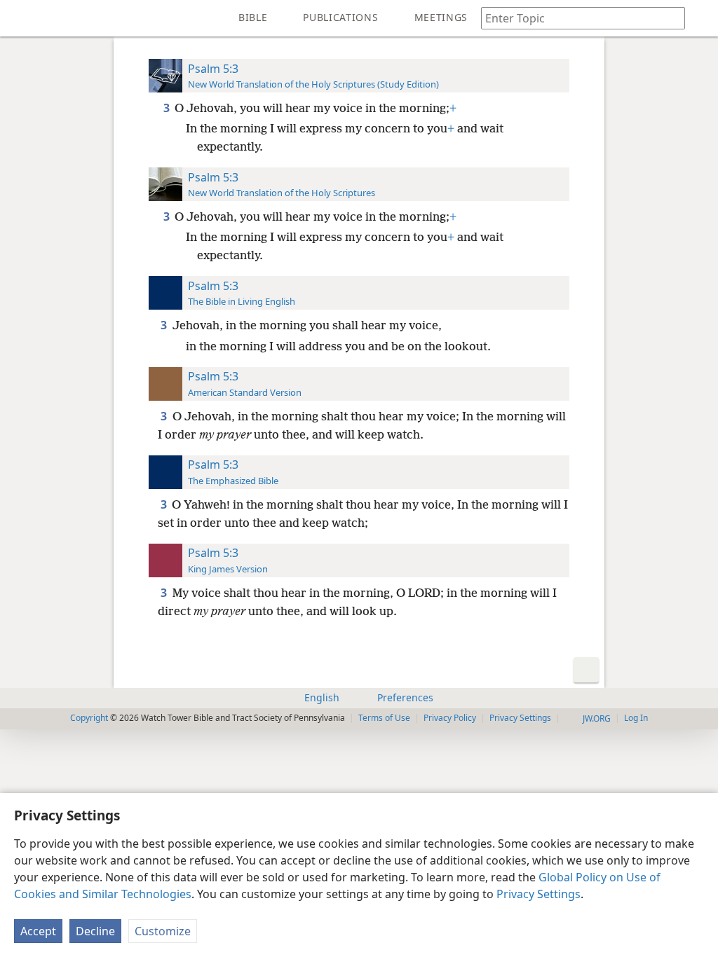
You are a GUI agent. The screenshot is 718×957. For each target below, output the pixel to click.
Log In (636, 717)
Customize (163, 931)
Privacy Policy (450, 717)
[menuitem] (21, 18)
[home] (21, 18)
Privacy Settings (538, 894)
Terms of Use (384, 717)
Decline (95, 931)
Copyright (89, 718)
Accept (38, 931)
